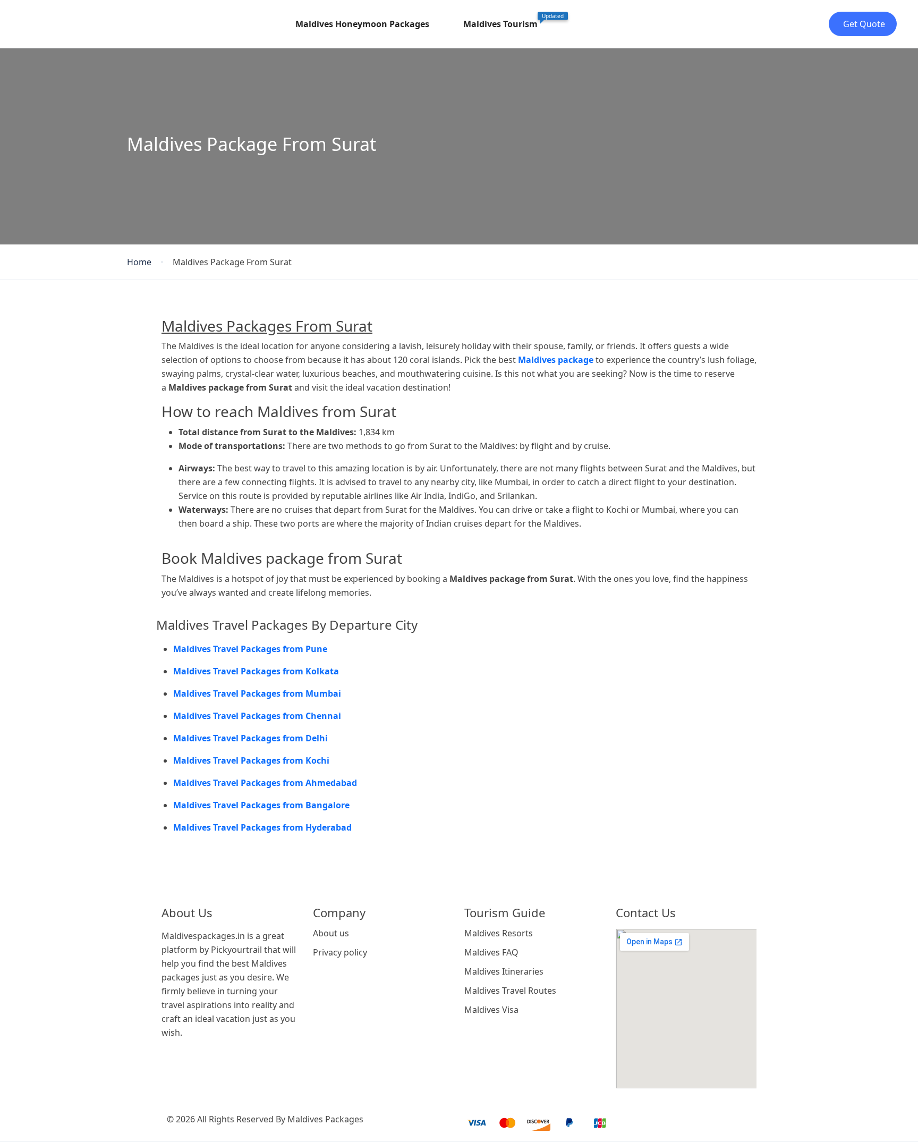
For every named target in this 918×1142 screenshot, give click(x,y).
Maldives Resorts (498, 933)
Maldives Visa (491, 1010)
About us (331, 933)
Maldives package (555, 360)
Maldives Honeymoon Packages (362, 24)
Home (139, 262)
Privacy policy (340, 952)
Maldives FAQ (491, 952)
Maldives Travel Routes (510, 990)
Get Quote (864, 24)
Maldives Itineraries (503, 971)
